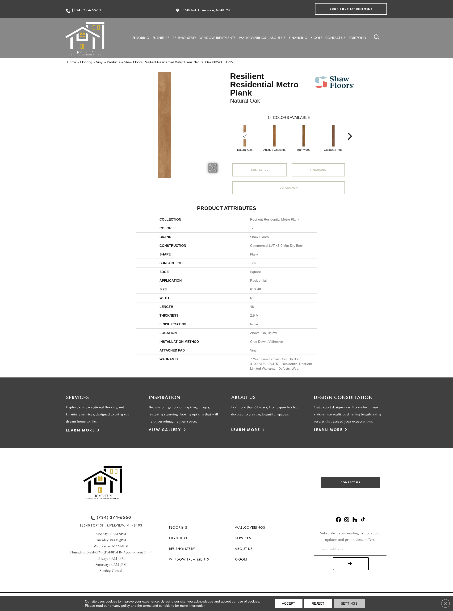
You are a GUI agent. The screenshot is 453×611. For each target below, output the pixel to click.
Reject (318, 603)
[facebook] (338, 520)
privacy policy (120, 605)
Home (71, 62)
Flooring (86, 62)
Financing (318, 170)
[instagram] (346, 520)
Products (113, 62)
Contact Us (259, 170)
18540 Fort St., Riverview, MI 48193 (205, 10)
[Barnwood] (303, 136)
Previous (227, 129)
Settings (349, 603)
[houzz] (355, 520)
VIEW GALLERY (165, 430)
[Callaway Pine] (333, 136)
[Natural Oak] (244, 136)
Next (349, 129)
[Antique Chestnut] (274, 136)
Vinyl (99, 62)
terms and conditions (158, 605)
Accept (288, 603)
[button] (351, 9)
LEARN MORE (80, 430)
